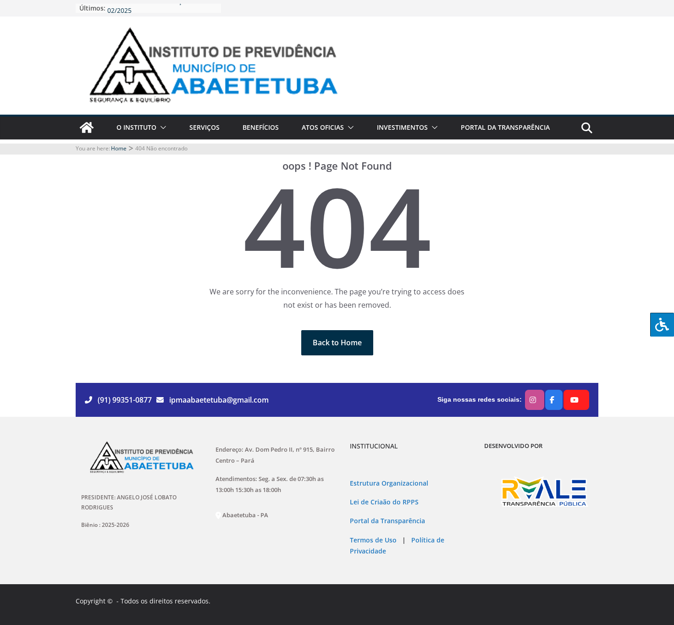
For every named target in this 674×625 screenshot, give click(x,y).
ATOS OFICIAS (323, 127)
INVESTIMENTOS (402, 127)
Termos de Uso (373, 540)
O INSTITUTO (136, 127)
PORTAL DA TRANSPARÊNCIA (505, 127)
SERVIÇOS (204, 127)
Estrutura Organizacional (389, 483)
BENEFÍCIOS (261, 127)
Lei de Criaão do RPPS (384, 502)
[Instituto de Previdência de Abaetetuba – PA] (86, 127)
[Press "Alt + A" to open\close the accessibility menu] (662, 325)
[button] (161, 127)
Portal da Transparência (387, 521)
